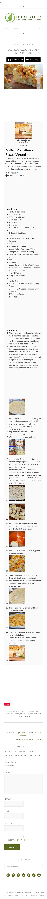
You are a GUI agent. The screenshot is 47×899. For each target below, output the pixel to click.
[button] (20, 143)
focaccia (33, 714)
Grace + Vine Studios (38, 893)
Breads (18, 711)
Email (7, 811)
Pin (28, 141)
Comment (9, 772)
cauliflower (24, 714)
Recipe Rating (10, 762)
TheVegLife (23, 17)
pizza (22, 716)
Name (7, 799)
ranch (27, 716)
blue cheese (15, 714)
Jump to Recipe (16, 59)
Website (8, 823)
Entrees (24, 711)
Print (21, 141)
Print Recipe (34, 59)
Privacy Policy (22, 839)
